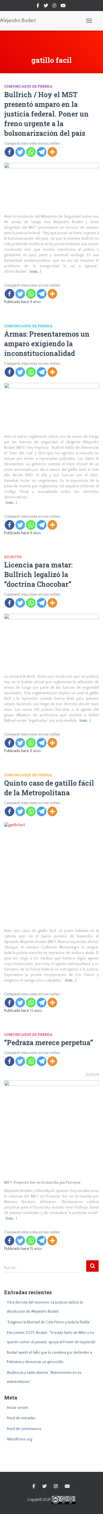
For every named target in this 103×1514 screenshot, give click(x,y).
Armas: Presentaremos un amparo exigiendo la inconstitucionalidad (47, 343)
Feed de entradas (21, 1418)
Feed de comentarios (24, 1429)
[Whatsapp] (31, 152)
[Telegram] (41, 152)
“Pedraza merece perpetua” (48, 1042)
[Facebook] (9, 152)
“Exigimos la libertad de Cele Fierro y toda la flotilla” (49, 1322)
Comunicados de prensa (28, 86)
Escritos (13, 557)
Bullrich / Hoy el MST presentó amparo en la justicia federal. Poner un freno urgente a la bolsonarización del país (46, 114)
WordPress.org (19, 1439)
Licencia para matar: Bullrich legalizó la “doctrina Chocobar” (38, 574)
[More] (52, 152)
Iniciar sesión (17, 1407)
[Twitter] (20, 152)
